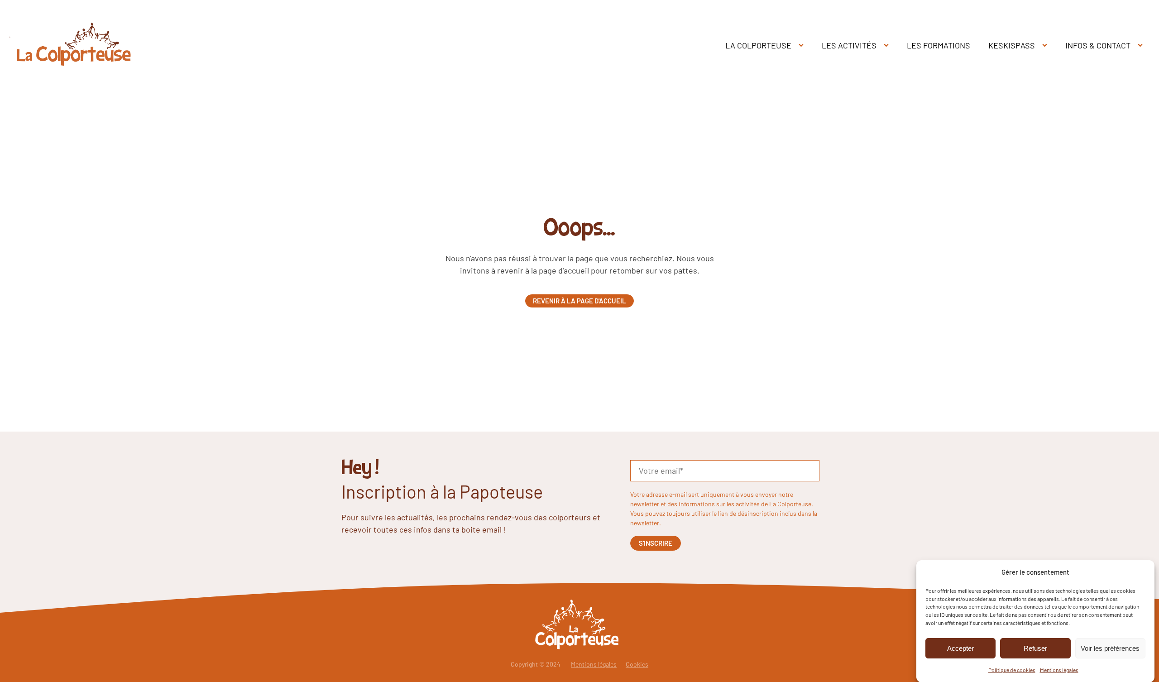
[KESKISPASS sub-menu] (1046, 45)
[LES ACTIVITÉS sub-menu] (888, 45)
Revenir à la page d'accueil (579, 301)
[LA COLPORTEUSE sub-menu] (803, 45)
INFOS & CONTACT (1097, 45)
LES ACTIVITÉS (849, 45)
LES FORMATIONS (938, 45)
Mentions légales (1059, 670)
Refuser (1035, 648)
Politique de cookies (1011, 670)
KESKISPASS (1011, 45)
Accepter (960, 648)
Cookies (637, 664)
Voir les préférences (1110, 648)
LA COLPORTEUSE (758, 45)
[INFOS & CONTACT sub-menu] (1142, 45)
